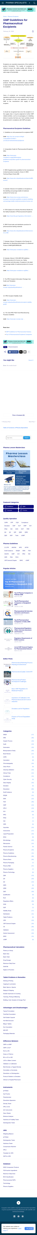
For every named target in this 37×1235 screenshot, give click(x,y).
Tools (16, 535)
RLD (18, 898)
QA (5, 532)
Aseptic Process (18, 741)
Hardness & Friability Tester (11, 1119)
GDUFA (6, 554)
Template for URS (8, 1153)
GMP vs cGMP (7, 1044)
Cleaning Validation (18, 769)
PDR (28, 529)
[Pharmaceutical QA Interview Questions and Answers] (8, 612)
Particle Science (18, 846)
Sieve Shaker (7, 1113)
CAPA (6, 522)
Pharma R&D (18, 866)
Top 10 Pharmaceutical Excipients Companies (19, 334)
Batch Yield (6, 957)
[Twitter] (21, 352)
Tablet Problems (18, 917)
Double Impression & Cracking (11, 993)
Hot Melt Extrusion (8, 1020)
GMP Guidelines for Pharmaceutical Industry (18, 331)
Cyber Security (18, 779)
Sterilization (18, 914)
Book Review (18, 753)
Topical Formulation (8, 1011)
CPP (12, 522)
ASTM (26, 547)
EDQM (18, 550)
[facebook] (18, 1216)
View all (30, 360)
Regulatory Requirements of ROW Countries (23, 639)
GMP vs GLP (7, 1047)
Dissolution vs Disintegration (11, 1073)
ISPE (5, 557)
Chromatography (18, 763)
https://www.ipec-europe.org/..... (16, 319)
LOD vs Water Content (9, 1060)
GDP (14, 525)
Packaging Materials (9, 1033)
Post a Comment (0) (18, 415)
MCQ (18, 837)
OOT (22, 529)
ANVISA (14, 547)
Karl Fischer (6, 1094)
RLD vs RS (6, 1051)
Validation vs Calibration (10, 1063)
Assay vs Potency (8, 1054)
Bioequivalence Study (18, 750)
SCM (18, 904)
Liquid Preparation (18, 834)
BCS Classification (8, 1177)
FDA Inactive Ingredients (10, 1170)
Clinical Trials (18, 773)
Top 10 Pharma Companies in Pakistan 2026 (23, 593)
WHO (21, 560)
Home (5, 16)
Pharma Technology (18, 872)
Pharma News (18, 859)
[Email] (25, 352)
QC (10, 532)
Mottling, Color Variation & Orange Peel (14, 1000)
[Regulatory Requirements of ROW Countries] (8, 640)
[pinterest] (22, 1216)
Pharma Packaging (18, 862)
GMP (25, 525)
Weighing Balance (8, 1133)
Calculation (18, 760)
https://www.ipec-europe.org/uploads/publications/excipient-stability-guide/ (17, 302)
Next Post (31, 421)
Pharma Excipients (13, 16)
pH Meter (6, 1090)
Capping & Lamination (9, 984)
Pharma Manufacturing (18, 856)
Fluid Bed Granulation (9, 1014)
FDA (29, 550)
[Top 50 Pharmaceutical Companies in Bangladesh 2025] (8, 603)
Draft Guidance (8, 550)
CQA (17, 522)
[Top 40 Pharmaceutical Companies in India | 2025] (8, 621)
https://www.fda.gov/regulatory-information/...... (20, 216)
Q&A (18, 875)
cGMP (23, 535)
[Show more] (29, 352)
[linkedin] (14, 1216)
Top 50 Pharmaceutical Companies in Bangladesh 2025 (22, 602)
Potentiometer (7, 1097)
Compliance (24, 522)
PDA (11, 557)
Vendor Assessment (18, 933)
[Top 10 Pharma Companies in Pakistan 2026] (8, 594)
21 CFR (6, 547)
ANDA (18, 734)
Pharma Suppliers (18, 869)
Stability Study (18, 910)
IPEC (23, 554)
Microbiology (18, 840)
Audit (18, 744)
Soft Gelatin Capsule (9, 1017)
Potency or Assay (8, 950)
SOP (11, 535)
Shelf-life (5, 966)
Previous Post (6, 421)
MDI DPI (5, 1030)
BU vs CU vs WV (8, 1057)
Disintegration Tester (9, 1122)
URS (18, 920)
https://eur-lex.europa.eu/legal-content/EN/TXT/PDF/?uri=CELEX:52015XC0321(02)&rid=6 (13, 138)
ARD (18, 737)
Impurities (18, 827)
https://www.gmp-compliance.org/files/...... (18, 249)
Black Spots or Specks (9, 987)
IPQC (5, 529)
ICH (30, 525)
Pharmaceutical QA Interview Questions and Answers (23, 612)
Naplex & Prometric (8, 969)
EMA (24, 550)
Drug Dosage (7, 960)
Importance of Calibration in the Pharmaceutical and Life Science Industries (21, 699)
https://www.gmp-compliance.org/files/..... (18, 270)
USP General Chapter (10, 560)
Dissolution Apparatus (9, 1100)
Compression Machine (9, 1146)
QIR (15, 532)
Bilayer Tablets (7, 1024)
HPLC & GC (6, 1106)
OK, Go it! (29, 1228)
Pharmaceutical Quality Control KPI (22, 671)
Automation (18, 747)
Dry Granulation (7, 1027)
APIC (20, 547)
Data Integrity (18, 782)
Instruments (18, 830)
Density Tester (7, 1103)
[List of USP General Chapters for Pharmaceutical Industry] (8, 648)
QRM (26, 532)
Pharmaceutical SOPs (9, 1180)
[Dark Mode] (30, 2)
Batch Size (6, 953)
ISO (11, 529)
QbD (5, 535)
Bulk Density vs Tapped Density (12, 1067)
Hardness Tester (8, 1143)
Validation (18, 930)
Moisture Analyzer (8, 1116)
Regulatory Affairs (18, 901)
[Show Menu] (3, 2)
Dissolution (18, 789)
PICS (16, 557)
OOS (16, 529)
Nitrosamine (18, 843)
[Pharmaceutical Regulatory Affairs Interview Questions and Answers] (8, 630)
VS (18, 926)
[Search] (34, 2)
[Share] (32, 31)
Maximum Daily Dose (9, 963)
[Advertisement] (18, 390)
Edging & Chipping (8, 990)
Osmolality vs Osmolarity (10, 1070)
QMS (20, 532)
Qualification (18, 894)
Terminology (6, 1183)
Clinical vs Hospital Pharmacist (12, 1079)
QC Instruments (7, 1110)
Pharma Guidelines (18, 853)
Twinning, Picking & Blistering (11, 996)
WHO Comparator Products (11, 1167)
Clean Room (18, 766)
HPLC (18, 808)
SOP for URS (7, 1156)
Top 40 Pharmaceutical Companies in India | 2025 (22, 621)
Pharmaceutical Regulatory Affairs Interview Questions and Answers (23, 629)
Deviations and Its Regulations (20, 708)
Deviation (7, 525)
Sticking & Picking (8, 980)
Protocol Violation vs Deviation (11, 1076)
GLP (19, 525)
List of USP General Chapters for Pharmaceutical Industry (23, 648)
